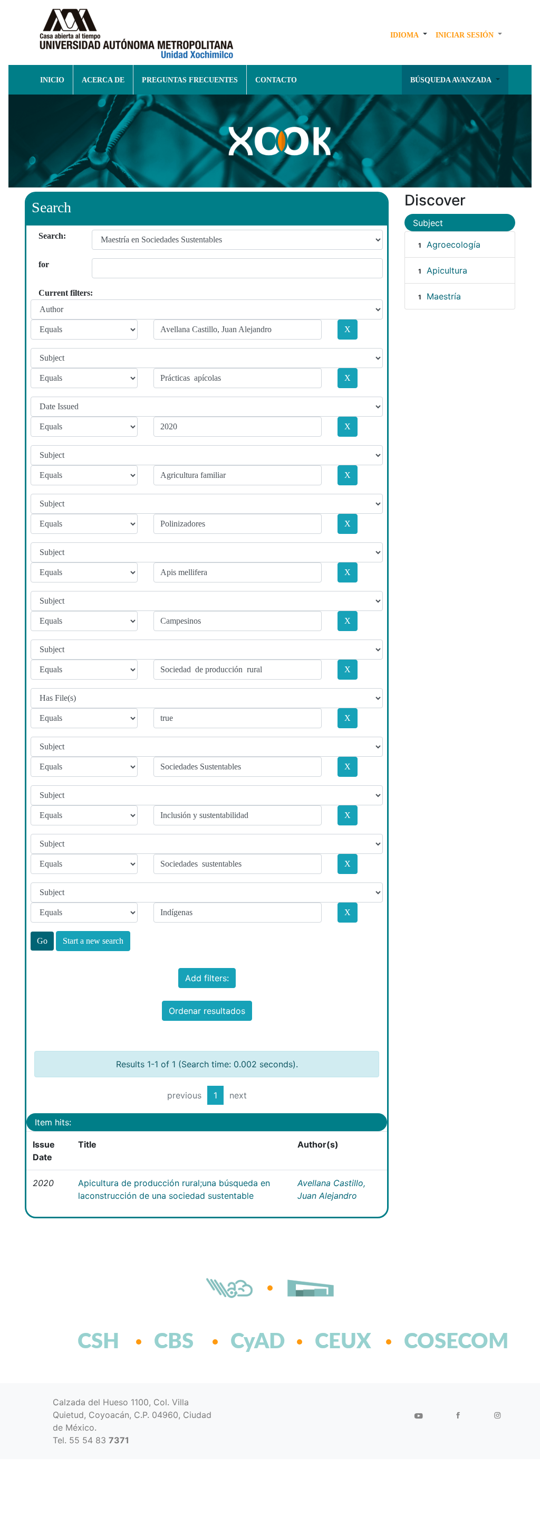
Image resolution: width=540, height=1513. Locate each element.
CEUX (343, 1341)
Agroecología (453, 244)
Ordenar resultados (207, 1010)
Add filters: (207, 978)
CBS (174, 1341)
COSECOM (433, 1341)
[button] (408, 34)
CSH (98, 1341)
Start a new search (93, 940)
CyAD (257, 1341)
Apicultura (447, 270)
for (42, 264)
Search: (42, 235)
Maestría (444, 296)
